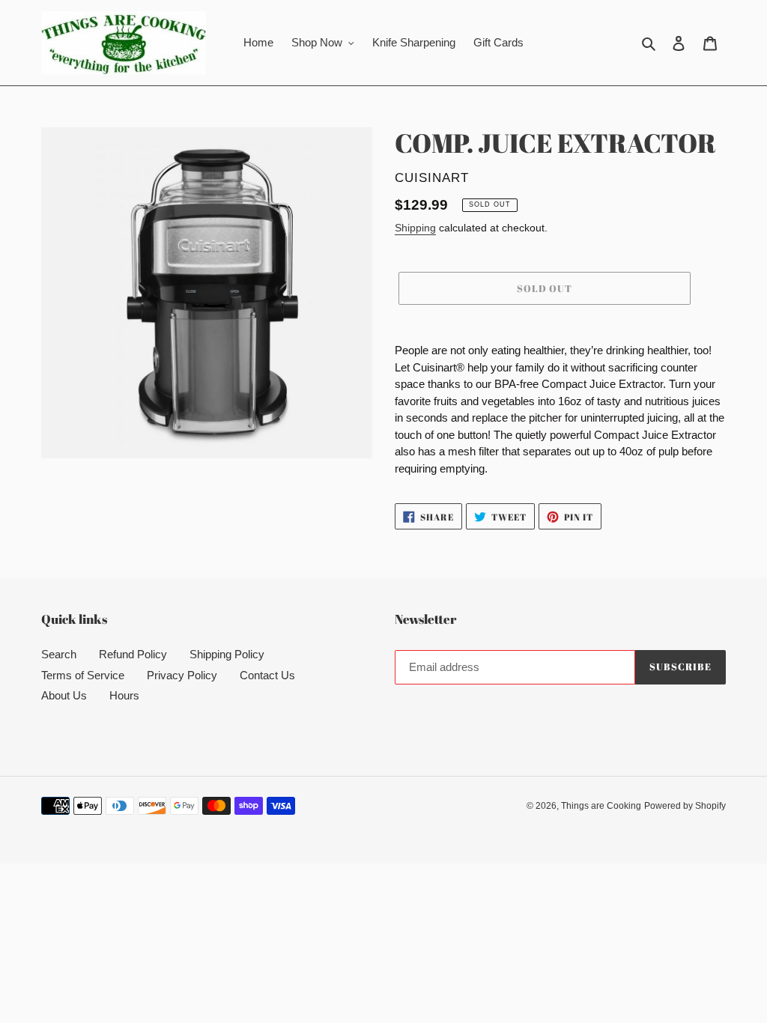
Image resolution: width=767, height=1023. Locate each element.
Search (58, 654)
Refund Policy (133, 654)
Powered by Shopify (685, 806)
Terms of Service (82, 675)
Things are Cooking (601, 806)
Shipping (415, 228)
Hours (124, 695)
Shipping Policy (227, 654)
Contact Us (267, 675)
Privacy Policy (182, 675)
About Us (64, 695)
